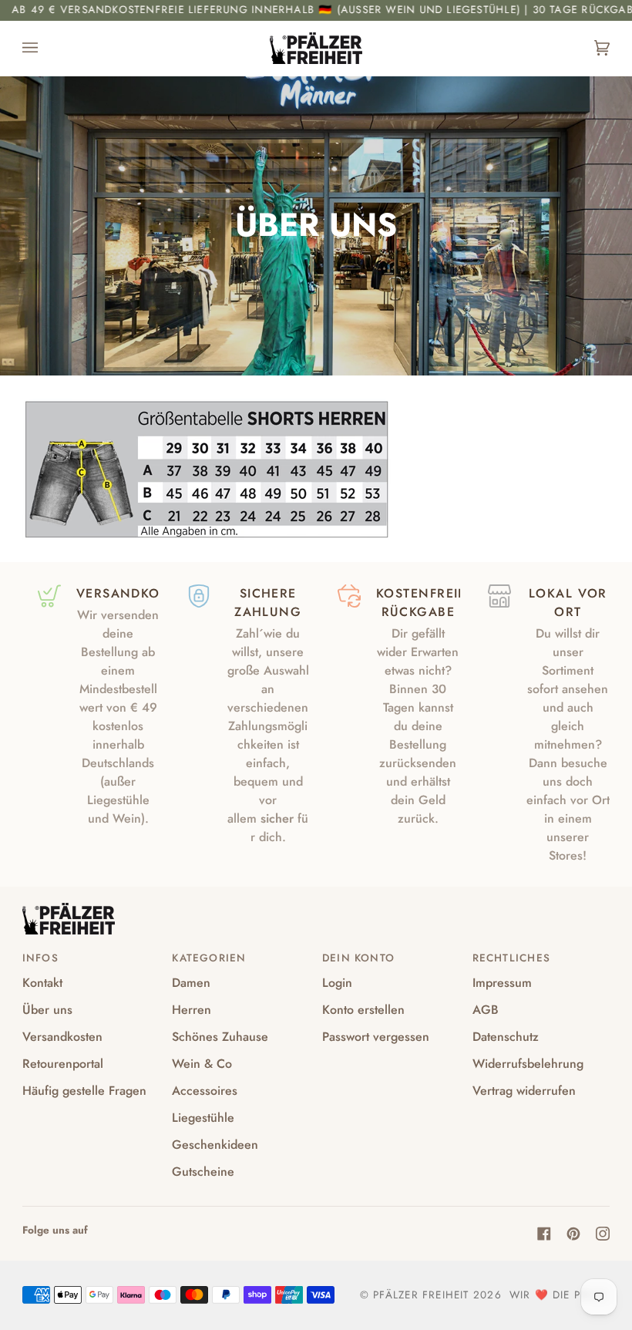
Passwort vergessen (375, 1036)
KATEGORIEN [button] (209, 958)
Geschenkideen (215, 1144)
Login (337, 983)
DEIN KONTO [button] (358, 958)
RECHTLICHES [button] (511, 958)
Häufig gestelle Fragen (84, 1090)
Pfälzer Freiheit (421, 1295)
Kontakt (42, 983)
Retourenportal (62, 1063)
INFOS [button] (40, 958)
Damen (191, 983)
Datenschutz (505, 1036)
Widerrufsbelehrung (527, 1063)
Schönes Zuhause (220, 1036)
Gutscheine (203, 1171)
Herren (191, 1010)
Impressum (502, 983)
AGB (485, 1010)
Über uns (47, 1010)
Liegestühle (203, 1117)
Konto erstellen (363, 1010)
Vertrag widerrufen (524, 1090)
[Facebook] (544, 1234)
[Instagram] (603, 1234)
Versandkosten (62, 1036)
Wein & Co (202, 1063)
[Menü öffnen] (45, 48)
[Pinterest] (573, 1234)
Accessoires (204, 1090)
